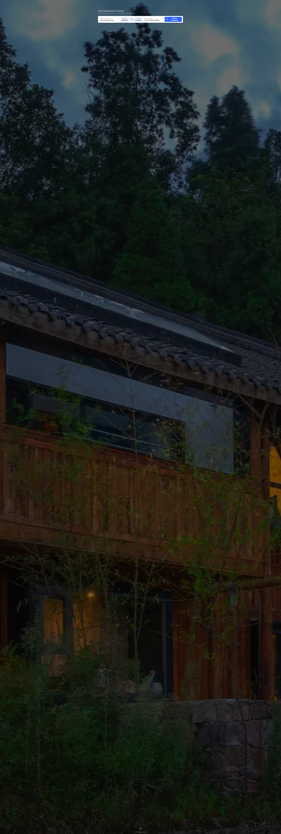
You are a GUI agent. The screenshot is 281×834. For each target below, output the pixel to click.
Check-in (124, 18)
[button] (200, 2)
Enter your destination (105, 18)
